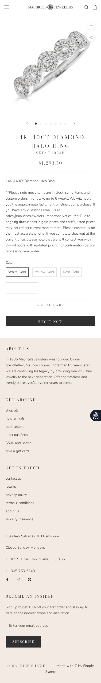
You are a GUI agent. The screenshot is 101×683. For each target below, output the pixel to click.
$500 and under (18, 443)
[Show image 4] (51, 124)
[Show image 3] (46, 124)
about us (12, 511)
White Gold (17, 272)
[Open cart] (95, 7)
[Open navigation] (6, 7)
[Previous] (27, 123)
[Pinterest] (29, 579)
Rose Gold (71, 272)
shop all (12, 410)
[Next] (74, 123)
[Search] (86, 7)
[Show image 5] (55, 124)
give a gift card (17, 451)
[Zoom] (91, 25)
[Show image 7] (65, 124)
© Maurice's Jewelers (32, 665)
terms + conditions (20, 502)
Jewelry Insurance (19, 519)
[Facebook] (7, 579)
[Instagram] (18, 579)
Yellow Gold (44, 272)
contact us (13, 478)
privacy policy (16, 494)
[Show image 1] (36, 124)
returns (11, 486)
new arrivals (15, 418)
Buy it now (50, 321)
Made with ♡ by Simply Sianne (69, 668)
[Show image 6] (60, 124)
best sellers (14, 426)
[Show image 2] (41, 124)
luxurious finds (17, 434)
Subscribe (23, 641)
